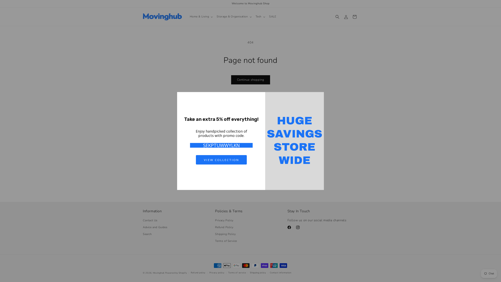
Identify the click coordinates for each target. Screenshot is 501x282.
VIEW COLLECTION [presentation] (221, 160)
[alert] (250, 141)
